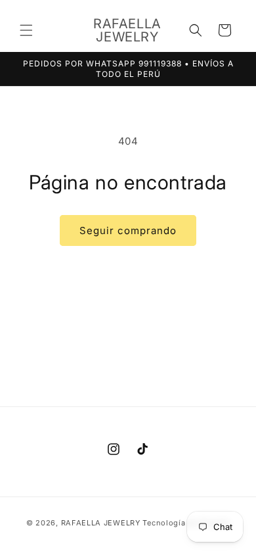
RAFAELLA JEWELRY (100, 522)
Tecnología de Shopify (186, 522)
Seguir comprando (128, 230)
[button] (26, 30)
